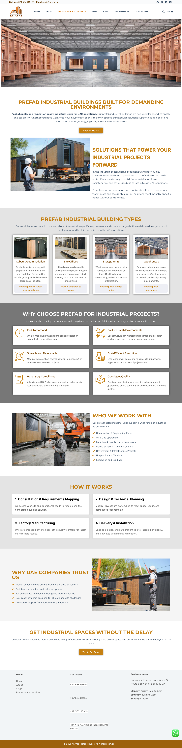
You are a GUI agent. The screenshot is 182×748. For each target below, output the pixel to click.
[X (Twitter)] (162, 2)
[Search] (163, 12)
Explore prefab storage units (111, 288)
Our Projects (121, 11)
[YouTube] (170, 2)
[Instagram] (166, 2)
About (49, 11)
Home (37, 11)
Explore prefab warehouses (151, 288)
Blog (105, 11)
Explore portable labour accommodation (30, 288)
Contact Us (141, 11)
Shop (94, 11)
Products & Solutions (70, 11)
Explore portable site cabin (71, 288)
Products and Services (28, 692)
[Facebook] (158, 2)
